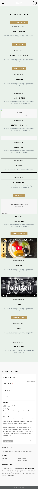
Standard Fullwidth (19, 56)
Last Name (6, 396)
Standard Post (18, 80)
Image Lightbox (19, 98)
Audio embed (19, 221)
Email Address (8, 384)
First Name (6, 390)
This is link (19, 329)
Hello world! (19, 32)
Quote (19, 166)
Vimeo (18, 305)
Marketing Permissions (10, 409)
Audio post (19, 147)
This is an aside (19, 347)
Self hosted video (19, 125)
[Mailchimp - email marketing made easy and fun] (31, 440)
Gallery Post (19, 182)
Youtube (19, 266)
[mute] (30, 115)
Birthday (5, 402)
